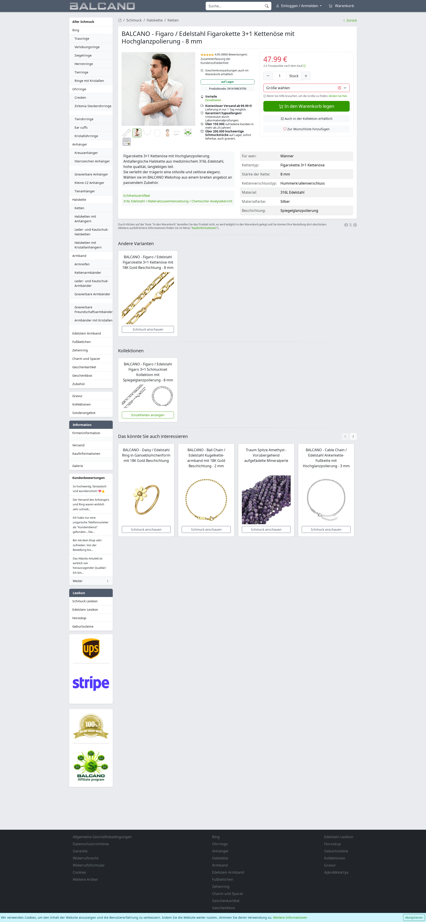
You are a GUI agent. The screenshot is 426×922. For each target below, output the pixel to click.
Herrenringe (84, 64)
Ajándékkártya (336, 872)
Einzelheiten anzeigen (147, 415)
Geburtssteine (82, 626)
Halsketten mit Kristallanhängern (88, 244)
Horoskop (79, 618)
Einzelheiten (213, 100)
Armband (79, 256)
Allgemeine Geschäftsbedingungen (102, 836)
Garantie (80, 851)
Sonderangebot (83, 413)
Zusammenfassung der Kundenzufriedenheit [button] (216, 61)
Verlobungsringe (87, 47)
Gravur (77, 396)
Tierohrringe (84, 119)
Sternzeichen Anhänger (92, 161)
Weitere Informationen (290, 917)
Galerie (77, 466)
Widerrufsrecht (86, 858)
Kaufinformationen (86, 453)
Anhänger (79, 144)
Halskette (79, 199)
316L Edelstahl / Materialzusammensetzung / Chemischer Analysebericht (177, 201)
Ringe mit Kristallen (89, 81)
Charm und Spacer (86, 359)
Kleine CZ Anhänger (89, 183)
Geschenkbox (82, 375)
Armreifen (82, 264)
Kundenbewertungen (88, 478)
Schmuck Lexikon (85, 601)
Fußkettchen (81, 342)
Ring (75, 30)
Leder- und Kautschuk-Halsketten (91, 231)
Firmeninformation (86, 433)
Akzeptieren (414, 917)
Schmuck (134, 20)
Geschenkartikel (84, 367)
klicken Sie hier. (338, 96)
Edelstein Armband (86, 333)
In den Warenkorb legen (308, 106)
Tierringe (81, 72)
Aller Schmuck (83, 22)
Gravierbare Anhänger (91, 174)
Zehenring (80, 350)
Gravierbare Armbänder (92, 294)
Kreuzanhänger (86, 153)
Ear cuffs (81, 127)
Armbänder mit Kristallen (93, 320)
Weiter (78, 581)
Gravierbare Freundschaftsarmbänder (94, 309)
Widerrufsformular (89, 865)
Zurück (351, 20)
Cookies (79, 872)
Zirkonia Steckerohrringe (93, 106)
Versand (78, 445)
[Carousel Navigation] (349, 436)
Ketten (79, 208)
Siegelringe (83, 55)
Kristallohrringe (86, 136)
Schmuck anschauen (148, 329)
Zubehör (78, 384)
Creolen (80, 97)
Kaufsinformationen (204, 228)
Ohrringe (79, 89)
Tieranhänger (85, 191)
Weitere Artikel (85, 879)
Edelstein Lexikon (85, 609)
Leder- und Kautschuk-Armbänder (91, 283)
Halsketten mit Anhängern (85, 218)
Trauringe (82, 38)
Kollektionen (81, 404)
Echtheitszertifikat (136, 195)
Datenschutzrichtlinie (91, 843)
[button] (158, 89)
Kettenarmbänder (88, 272)
